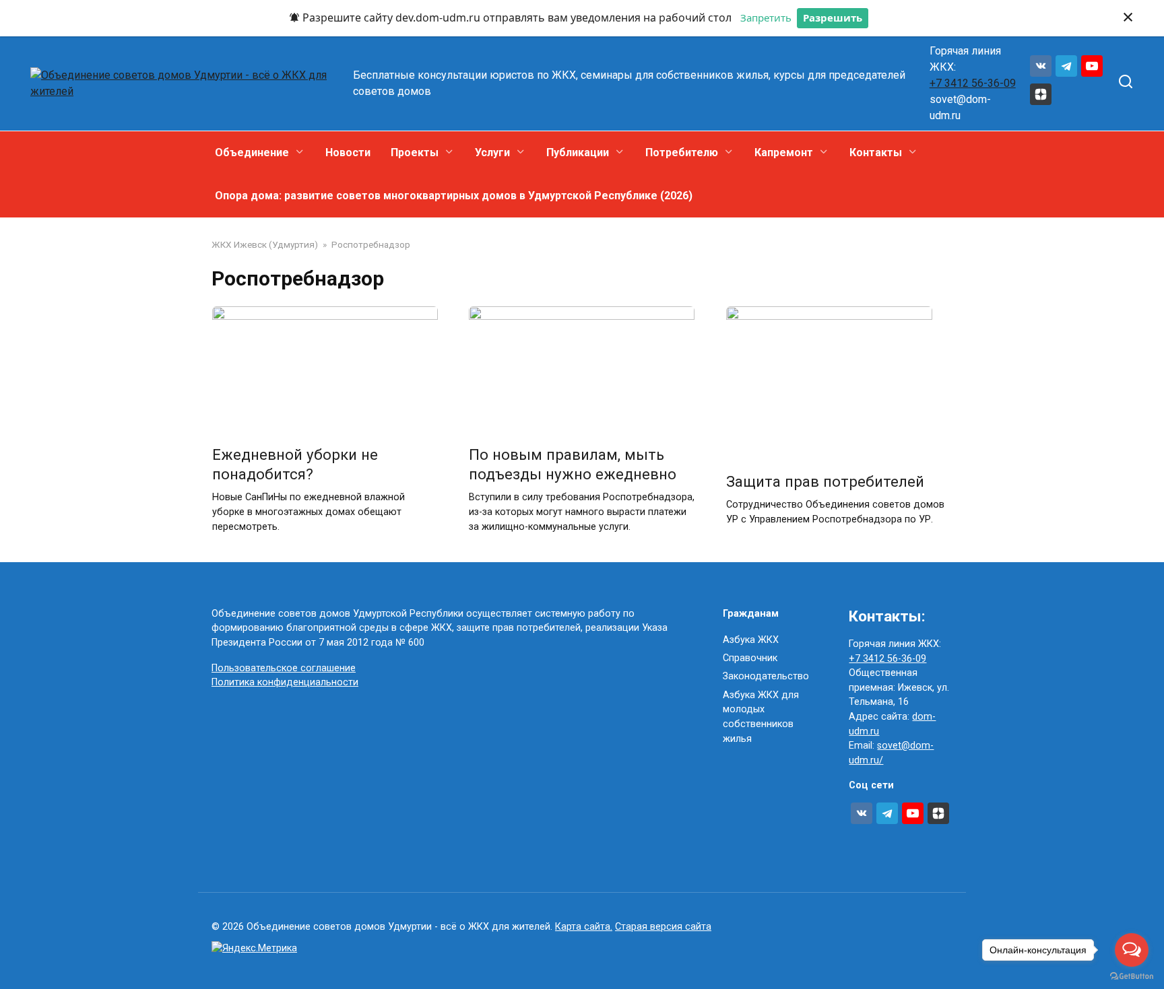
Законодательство (766, 676)
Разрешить (832, 17)
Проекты (415, 152)
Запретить (765, 17)
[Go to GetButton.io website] (1131, 975)
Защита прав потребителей (825, 481)
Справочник (750, 658)
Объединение (252, 152)
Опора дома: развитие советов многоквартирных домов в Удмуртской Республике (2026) (453, 195)
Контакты (875, 152)
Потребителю (681, 152)
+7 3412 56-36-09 (973, 83)
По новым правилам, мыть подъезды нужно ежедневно (572, 464)
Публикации (577, 152)
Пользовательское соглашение (284, 668)
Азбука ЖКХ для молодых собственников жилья (761, 717)
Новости (347, 152)
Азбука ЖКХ (751, 640)
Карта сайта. (583, 926)
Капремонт (783, 152)
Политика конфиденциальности (285, 682)
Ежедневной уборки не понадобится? (295, 464)
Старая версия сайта (663, 926)
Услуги (492, 152)
